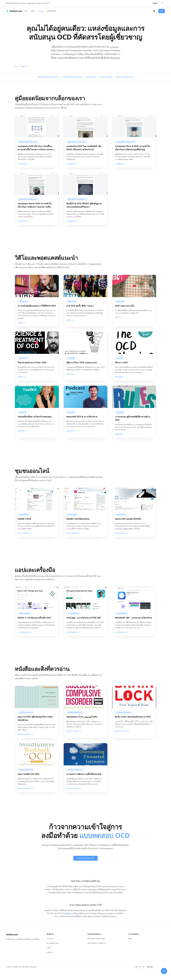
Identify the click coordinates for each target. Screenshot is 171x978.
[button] (37, 301)
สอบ (161, 11)
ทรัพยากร (40, 11)
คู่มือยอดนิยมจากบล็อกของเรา (48, 77)
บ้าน (26, 11)
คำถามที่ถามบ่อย (52, 943)
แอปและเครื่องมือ (106, 77)
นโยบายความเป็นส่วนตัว (96, 938)
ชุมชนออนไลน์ (91, 77)
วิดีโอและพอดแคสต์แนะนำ (72, 77)
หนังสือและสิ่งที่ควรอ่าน (124, 77)
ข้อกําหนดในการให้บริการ (96, 943)
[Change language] (154, 11)
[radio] (136, 966)
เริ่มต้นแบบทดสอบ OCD (85, 858)
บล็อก (33, 11)
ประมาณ (50, 938)
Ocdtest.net (12, 934)
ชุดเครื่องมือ (51, 11)
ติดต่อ (130, 938)
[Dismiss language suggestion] (162, 3)
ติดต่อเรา (70, 913)
